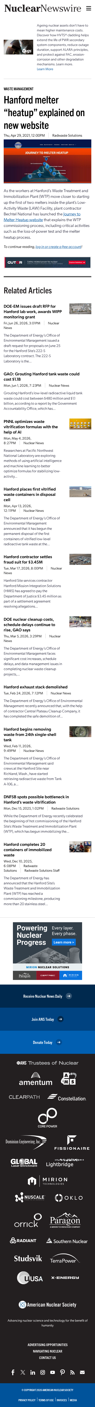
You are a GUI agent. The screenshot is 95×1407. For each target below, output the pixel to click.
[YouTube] (52, 1372)
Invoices (62, 1400)
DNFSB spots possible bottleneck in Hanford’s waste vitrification (36, 799)
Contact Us (47, 1357)
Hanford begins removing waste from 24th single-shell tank (30, 734)
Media (73, 1400)
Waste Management (18, 88)
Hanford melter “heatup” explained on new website (44, 112)
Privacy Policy (27, 1400)
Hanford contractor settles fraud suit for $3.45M (28, 559)
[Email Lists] (82, 1372)
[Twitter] (23, 1372)
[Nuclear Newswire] (72, 1372)
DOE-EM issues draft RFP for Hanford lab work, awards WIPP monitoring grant (33, 311)
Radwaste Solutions (67, 135)
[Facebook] (13, 1372)
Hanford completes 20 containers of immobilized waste (28, 849)
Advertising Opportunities (48, 1344)
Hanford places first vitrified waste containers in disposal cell (30, 494)
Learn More (45, 68)
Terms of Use (46, 1400)
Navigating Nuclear (47, 1351)
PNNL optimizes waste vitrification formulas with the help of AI (31, 426)
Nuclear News (59, 385)
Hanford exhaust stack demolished (36, 686)
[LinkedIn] (32, 1372)
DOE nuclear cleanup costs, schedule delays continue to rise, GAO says (29, 624)
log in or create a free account (58, 246)
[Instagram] (42, 1372)
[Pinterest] (62, 1372)
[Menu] (87, 8)
